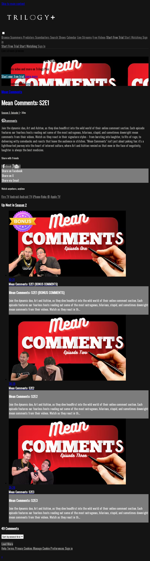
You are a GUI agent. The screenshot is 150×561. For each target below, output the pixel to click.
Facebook (6, 166)
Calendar (71, 37)
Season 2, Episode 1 (10, 112)
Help (4, 548)
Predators (29, 37)
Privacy (19, 548)
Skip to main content (13, 3)
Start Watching (133, 37)
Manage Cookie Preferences (49, 548)
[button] (3, 33)
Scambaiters (42, 37)
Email (17, 166)
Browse (5, 37)
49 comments (9, 121)
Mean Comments (11, 91)
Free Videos (99, 37)
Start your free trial (13, 76)
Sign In (41, 46)
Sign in (29, 84)
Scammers (16, 37)
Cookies (28, 548)
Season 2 (21, 204)
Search (54, 37)
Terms (11, 548)
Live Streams (84, 37)
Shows (62, 37)
